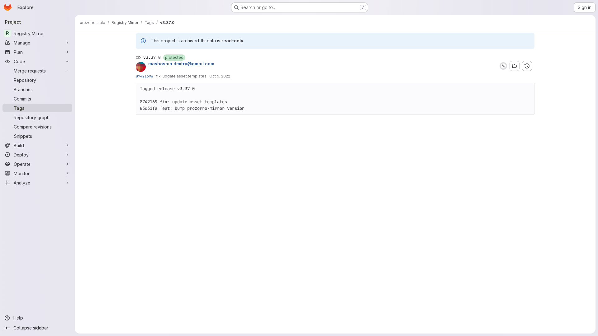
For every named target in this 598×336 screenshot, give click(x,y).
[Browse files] (515, 66)
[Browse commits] (527, 66)
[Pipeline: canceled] (503, 66)
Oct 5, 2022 (219, 76)
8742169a (144, 76)
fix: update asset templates (181, 76)
